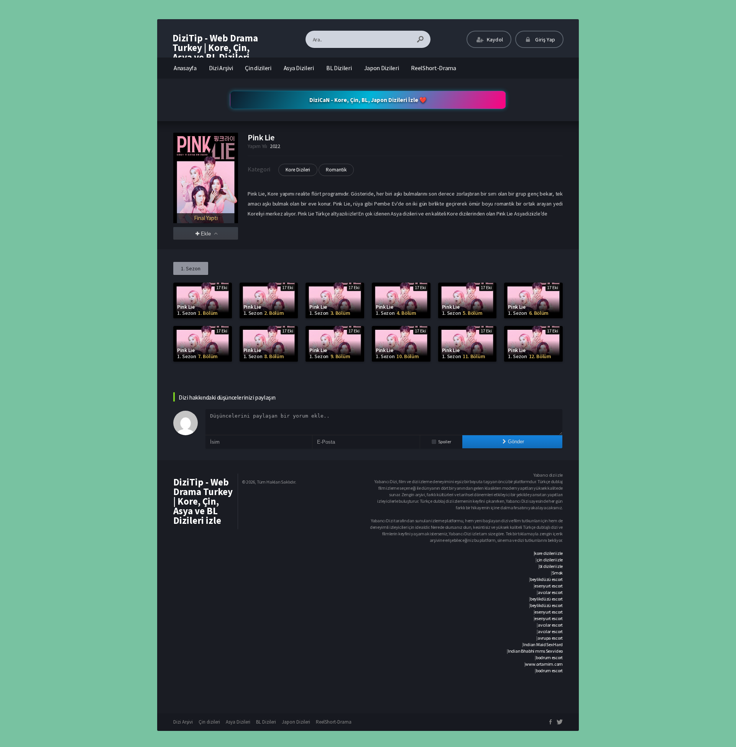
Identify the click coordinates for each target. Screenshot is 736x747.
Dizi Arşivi (221, 68)
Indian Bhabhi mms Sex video (535, 651)
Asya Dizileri (299, 68)
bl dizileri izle (551, 566)
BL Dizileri (339, 68)
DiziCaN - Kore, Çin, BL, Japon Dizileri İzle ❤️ (368, 100)
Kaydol (494, 39)
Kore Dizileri (298, 169)
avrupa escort (550, 638)
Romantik (336, 169)
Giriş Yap (544, 39)
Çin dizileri (258, 68)
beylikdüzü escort (546, 579)
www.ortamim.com (544, 664)
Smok (557, 573)
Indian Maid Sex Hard (543, 644)
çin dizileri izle (550, 560)
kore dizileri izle (548, 553)
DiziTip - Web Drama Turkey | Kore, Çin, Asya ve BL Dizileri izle (215, 52)
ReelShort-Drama (433, 68)
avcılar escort (550, 592)
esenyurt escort (548, 586)
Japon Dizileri (381, 68)
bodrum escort (549, 657)
